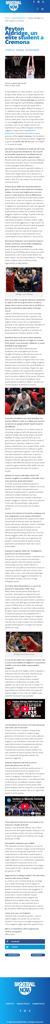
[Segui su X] (43, 2)
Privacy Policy (23, 1004)
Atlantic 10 (10, 50)
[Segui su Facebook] (34, 2)
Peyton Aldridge (32, 50)
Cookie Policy (38, 1004)
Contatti (10, 1004)
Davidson (20, 50)
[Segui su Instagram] (38, 2)
